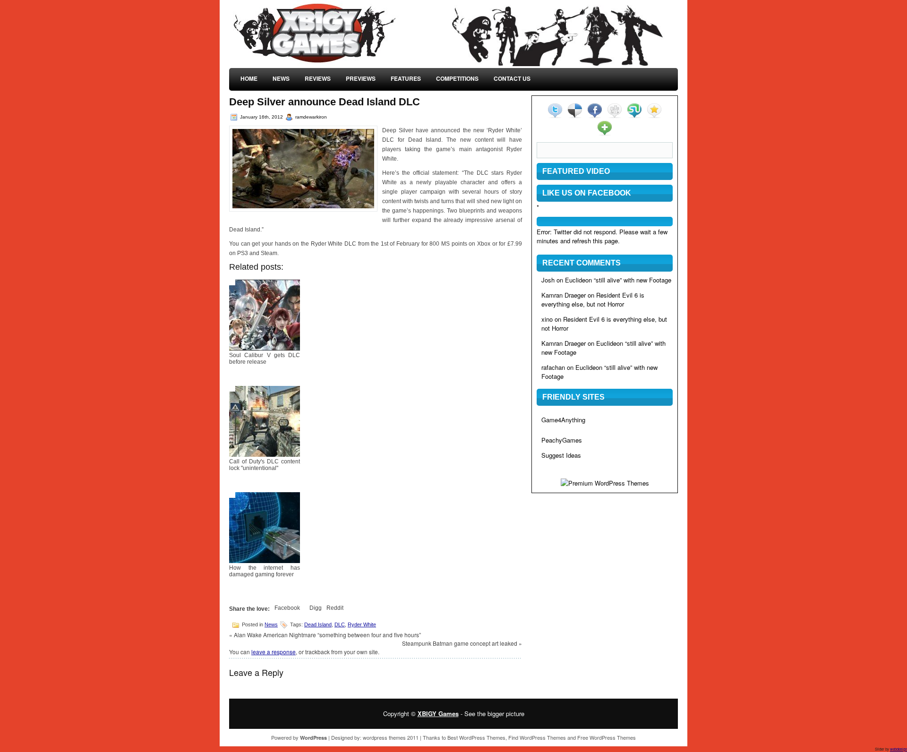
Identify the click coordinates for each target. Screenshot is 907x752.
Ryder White (362, 624)
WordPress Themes (482, 737)
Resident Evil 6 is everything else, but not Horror (592, 300)
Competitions (457, 78)
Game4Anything (563, 419)
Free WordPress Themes (606, 737)
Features (406, 78)
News (281, 78)
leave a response (273, 652)
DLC (339, 624)
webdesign (898, 749)
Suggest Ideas (561, 455)
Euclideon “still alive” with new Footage (618, 279)
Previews (361, 78)
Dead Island (318, 624)
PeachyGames (561, 440)
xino (547, 319)
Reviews (318, 78)
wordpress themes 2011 (391, 737)
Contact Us (512, 78)
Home (248, 78)
